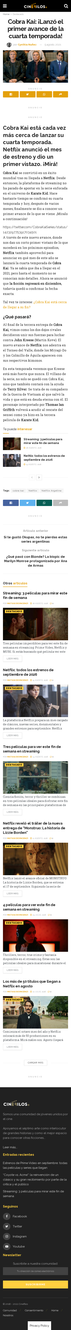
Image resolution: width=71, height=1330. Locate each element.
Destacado (18, 14)
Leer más (12, 658)
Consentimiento (34, 1310)
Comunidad (10, 1310)
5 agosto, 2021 (53, 44)
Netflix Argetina (52, 490)
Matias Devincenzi (17, 603)
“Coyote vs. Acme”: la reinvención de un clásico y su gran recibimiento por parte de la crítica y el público (35, 1179)
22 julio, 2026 (39, 992)
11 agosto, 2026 (40, 838)
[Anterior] (32, 477)
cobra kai (18, 490)
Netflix (33, 490)
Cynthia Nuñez (27, 44)
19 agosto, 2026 (33, 464)
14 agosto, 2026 (40, 757)
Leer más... (10, 1147)
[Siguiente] (39, 477)
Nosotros (8, 1315)
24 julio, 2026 (39, 915)
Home (6, 14)
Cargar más (35, 1062)
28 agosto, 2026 (33, 448)
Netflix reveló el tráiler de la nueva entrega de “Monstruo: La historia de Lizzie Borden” (34, 828)
